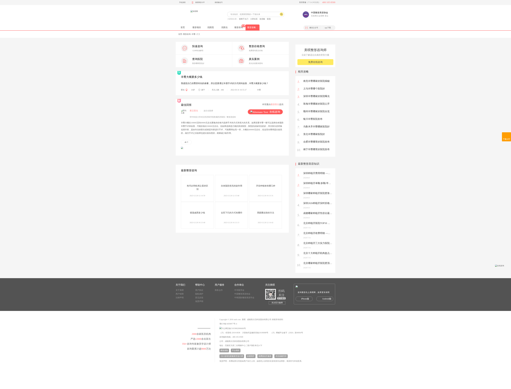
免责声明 (199, 301)
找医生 (224, 27)
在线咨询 (274, 111)
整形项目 (196, 27)
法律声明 (180, 298)
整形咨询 (238, 27)
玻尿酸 (262, 19)
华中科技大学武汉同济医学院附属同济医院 (207, 117)
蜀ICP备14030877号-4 (228, 324)
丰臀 (193, 34)
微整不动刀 (243, 19)
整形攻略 (251, 27)
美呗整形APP (200, 2)
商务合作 (219, 290)
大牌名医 (254, 19)
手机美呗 (182, 2)
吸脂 (269, 19)
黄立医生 (194, 111)
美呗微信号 (219, 2)
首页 (183, 27)
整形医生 (275, 104)
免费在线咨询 (315, 62)
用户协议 (199, 290)
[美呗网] (194, 16)
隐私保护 (199, 294)
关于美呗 (180, 290)
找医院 (210, 27)
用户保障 (180, 294)
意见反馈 (199, 298)
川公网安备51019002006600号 (234, 328)
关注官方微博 (277, 303)
